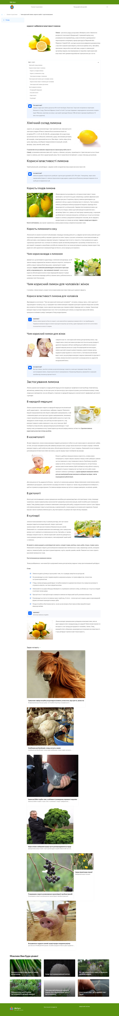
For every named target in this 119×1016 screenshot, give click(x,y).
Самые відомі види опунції (83, 872)
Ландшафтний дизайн (80, 7)
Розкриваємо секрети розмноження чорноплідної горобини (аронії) (50, 894)
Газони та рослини (36, 7)
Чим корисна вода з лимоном (38, 76)
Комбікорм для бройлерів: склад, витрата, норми (44, 748)
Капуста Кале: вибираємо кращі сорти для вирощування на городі (49, 846)
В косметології (34, 92)
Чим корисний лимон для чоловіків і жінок (41, 79)
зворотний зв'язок (84, 1006)
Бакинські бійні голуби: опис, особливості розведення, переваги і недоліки (52, 799)
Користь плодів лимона (36, 71)
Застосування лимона (35, 87)
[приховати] (98, 62)
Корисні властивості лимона (37, 68)
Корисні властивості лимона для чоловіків (42, 81)
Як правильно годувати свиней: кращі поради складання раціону (49, 943)
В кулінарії (33, 98)
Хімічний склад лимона (35, 65)
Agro (13, 2)
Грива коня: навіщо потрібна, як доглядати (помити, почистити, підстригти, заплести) (56, 700)
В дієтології (33, 95)
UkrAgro (12, 7)
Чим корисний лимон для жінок (39, 84)
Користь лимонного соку (37, 73)
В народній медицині (36, 90)
